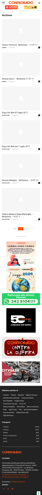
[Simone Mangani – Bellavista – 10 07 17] (21, 166)
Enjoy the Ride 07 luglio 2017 (15, 112)
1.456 (14, 229)
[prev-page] (9, 228)
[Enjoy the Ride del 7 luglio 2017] (21, 132)
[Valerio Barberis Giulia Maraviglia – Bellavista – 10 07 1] (21, 200)
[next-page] (32, 228)
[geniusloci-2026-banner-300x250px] (21, 332)
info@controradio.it (18, 482)
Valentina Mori (6, 115)
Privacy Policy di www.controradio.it (15, 477)
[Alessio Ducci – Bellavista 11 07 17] (21, 64)
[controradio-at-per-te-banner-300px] (21, 265)
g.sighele (4, 47)
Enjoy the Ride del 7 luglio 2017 (16, 146)
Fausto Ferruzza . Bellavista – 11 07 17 (19, 45)
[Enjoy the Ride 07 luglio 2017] (21, 98)
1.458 (26, 229)
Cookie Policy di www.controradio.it (15, 475)
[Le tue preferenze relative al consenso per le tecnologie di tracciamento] (38, 493)
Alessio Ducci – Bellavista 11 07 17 (18, 79)
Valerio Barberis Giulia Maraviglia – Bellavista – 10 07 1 (17, 215)
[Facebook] (3, 489)
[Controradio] (21, 2)
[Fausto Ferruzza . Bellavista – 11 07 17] (21, 30)
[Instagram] (8, 489)
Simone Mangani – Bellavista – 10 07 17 (20, 180)
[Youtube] (12, 489)
